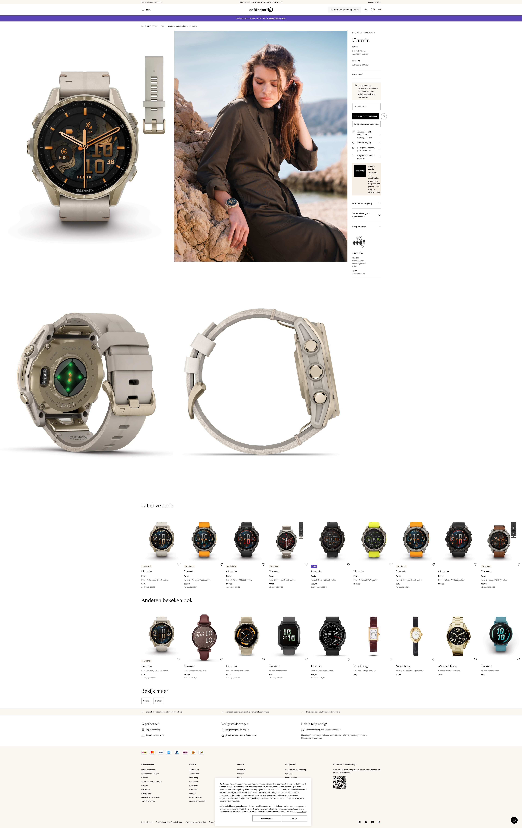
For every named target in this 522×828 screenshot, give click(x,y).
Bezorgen (145, 789)
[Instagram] (359, 822)
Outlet (240, 777)
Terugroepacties (148, 801)
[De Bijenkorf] (261, 9)
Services (288, 774)
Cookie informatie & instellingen (169, 822)
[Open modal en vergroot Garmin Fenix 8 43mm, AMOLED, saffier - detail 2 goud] (260, 378)
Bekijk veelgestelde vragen (274, 18)
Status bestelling (148, 770)
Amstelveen (194, 774)
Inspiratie (241, 770)
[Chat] (514, 820)
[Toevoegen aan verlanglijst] (384, 116)
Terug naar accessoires (154, 26)
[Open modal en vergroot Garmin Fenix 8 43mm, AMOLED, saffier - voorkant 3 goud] (86, 146)
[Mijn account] (366, 9)
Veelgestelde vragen (150, 774)
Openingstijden (195, 797)
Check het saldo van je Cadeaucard (241, 735)
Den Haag (193, 777)
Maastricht (193, 785)
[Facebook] (366, 822)
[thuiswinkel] (201, 754)
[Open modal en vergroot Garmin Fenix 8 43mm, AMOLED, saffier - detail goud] (86, 378)
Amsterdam (194, 770)
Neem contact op (313, 729)
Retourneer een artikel (155, 735)
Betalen (144, 785)
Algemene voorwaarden (196, 822)
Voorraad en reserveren (151, 781)
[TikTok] (379, 822)
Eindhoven (193, 781)
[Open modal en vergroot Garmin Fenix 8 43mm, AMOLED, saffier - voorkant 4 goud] (260, 146)
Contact (144, 777)
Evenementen (291, 777)
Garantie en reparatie (150, 797)
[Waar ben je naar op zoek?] (331, 9)
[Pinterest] (372, 822)
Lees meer (301, 812)
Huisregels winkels (197, 801)
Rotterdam (193, 789)
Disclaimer (213, 822)
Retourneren (146, 793)
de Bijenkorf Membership (295, 770)
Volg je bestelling (153, 729)
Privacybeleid (147, 822)
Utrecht (192, 793)
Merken (240, 774)
